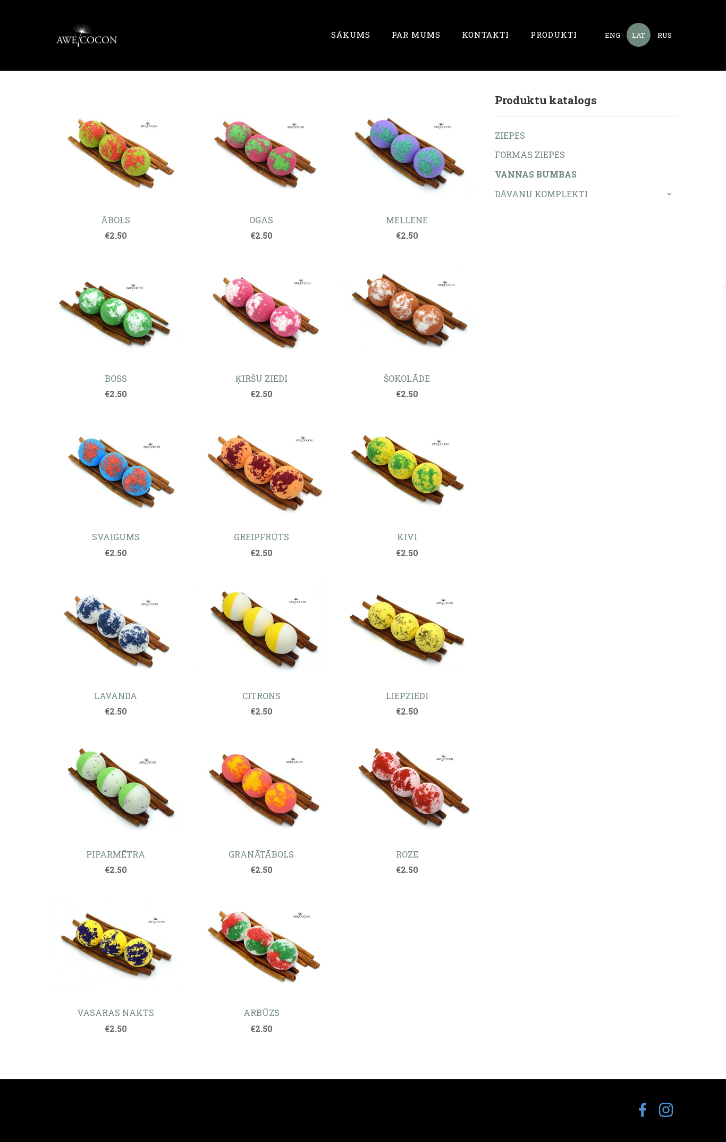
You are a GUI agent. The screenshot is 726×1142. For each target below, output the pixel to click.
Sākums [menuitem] (350, 34)
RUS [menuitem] (664, 35)
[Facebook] (642, 1110)
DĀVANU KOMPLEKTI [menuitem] (541, 193)
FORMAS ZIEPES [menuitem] (530, 154)
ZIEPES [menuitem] (510, 135)
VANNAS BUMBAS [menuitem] (536, 174)
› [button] (671, 194)
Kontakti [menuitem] (485, 34)
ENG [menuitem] (612, 35)
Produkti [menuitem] (553, 34)
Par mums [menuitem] (416, 34)
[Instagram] (666, 1110)
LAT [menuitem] (638, 35)
